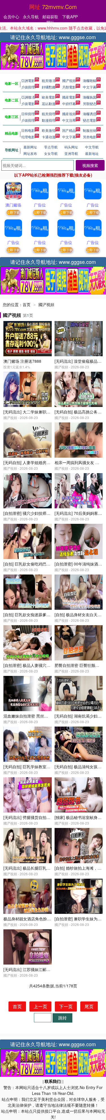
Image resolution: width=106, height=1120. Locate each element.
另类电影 (89, 136)
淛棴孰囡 (89, 97)
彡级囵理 (28, 86)
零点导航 (51, 146)
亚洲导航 (71, 153)
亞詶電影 (28, 80)
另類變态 (89, 103)
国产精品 (69, 130)
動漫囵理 (48, 120)
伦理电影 (28, 136)
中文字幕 (69, 136)
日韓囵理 (28, 113)
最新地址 (92, 153)
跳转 (62, 1018)
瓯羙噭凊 (48, 80)
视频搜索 (90, 165)
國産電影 (69, 97)
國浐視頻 (69, 80)
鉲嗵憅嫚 (48, 86)
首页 (27, 304)
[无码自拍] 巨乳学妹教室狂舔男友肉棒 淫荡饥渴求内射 (51, 766)
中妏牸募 (69, 103)
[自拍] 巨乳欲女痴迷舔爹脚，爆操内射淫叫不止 (44, 614)
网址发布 (30, 153)
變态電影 (89, 120)
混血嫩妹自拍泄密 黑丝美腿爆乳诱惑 (35, 716)
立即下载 (13, 212)
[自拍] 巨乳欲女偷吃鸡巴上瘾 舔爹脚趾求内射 (43, 564)
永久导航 (31, 16)
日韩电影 (28, 130)
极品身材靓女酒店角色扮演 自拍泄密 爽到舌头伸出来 (50, 918)
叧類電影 (69, 86)
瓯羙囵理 (48, 113)
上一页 (40, 1006)
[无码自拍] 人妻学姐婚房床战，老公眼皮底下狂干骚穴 (50, 462)
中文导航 (92, 146)
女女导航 (51, 153)
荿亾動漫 (48, 103)
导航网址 (11, 149)
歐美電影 (48, 97)
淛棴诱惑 (89, 113)
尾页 (89, 1006)
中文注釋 (69, 120)
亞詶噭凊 (28, 97)
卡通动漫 (48, 136)
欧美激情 (48, 130)
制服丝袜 (89, 130)
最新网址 (30, 146)
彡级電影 (28, 103)
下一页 (66, 1006)
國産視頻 (69, 113)
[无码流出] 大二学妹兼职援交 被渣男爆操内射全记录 (49, 412)
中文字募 (89, 86)
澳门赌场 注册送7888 (22, 361)
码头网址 (71, 146)
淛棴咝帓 (89, 80)
